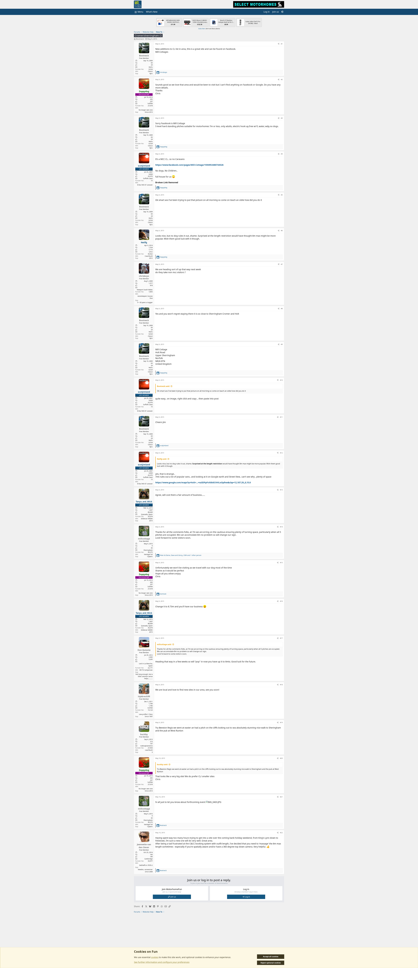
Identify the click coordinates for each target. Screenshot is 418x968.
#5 (282, 195)
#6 (282, 230)
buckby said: (162, 764)
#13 (281, 490)
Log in (247, 897)
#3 (282, 118)
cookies (154, 957)
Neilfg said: (162, 459)
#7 (282, 264)
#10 (281, 380)
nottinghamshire (146, 746)
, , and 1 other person (180, 555)
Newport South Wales (145, 290)
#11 (281, 417)
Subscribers (201, 29)
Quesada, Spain (147, 514)
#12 (281, 453)
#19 (281, 722)
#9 (282, 344)
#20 (281, 758)
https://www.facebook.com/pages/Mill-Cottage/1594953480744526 (189, 164)
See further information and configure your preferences (161, 962)
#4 (282, 154)
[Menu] (138, 11)
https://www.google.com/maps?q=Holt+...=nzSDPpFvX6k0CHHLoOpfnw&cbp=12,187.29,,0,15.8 (203, 482)
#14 (281, 527)
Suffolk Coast (148, 178)
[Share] (278, 43)
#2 (282, 79)
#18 (281, 685)
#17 (281, 638)
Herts (151, 67)
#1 (282, 44)
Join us (173, 897)
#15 (281, 562)
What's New (151, 11)
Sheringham (148, 550)
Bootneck (140, 39)
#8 (282, 308)
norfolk (150, 708)
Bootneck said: (163, 386)
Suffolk (150, 103)
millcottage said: (164, 644)
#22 (281, 833)
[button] (282, 12)
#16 (281, 601)
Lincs (151, 252)
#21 (281, 797)
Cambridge (148, 859)
